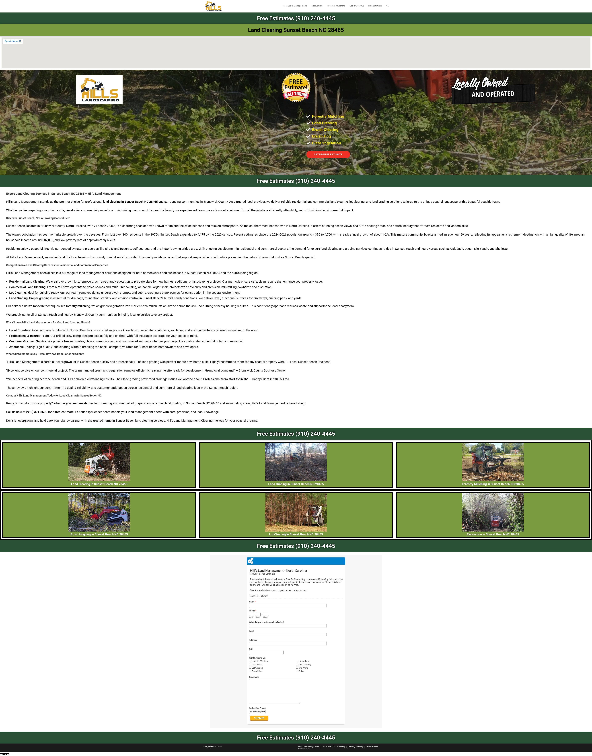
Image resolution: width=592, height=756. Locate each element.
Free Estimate (372, 746)
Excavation (326, 746)
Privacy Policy (304, 748)
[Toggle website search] (387, 5)
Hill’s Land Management (308, 746)
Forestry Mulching (355, 746)
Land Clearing (339, 746)
